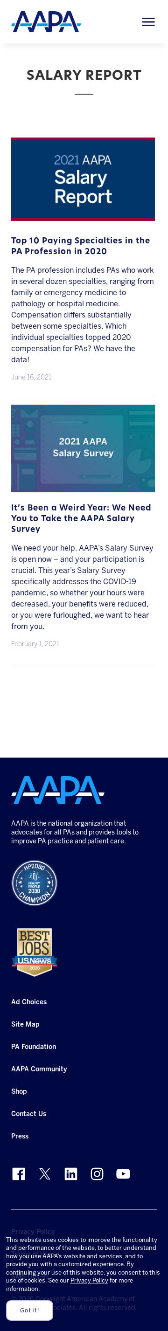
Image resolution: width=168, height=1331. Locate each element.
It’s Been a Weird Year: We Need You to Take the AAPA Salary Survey (81, 518)
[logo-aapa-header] (46, 21)
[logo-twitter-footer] (45, 1174)
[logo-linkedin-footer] (71, 1174)
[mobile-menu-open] (148, 22)
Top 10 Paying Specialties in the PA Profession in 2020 (80, 246)
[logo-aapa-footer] (58, 790)
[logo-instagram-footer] (97, 1174)
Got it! (30, 1310)
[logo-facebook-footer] (19, 1174)
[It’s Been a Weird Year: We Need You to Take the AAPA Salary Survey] (83, 487)
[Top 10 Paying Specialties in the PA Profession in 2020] (83, 215)
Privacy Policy (89, 1280)
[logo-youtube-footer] (123, 1174)
